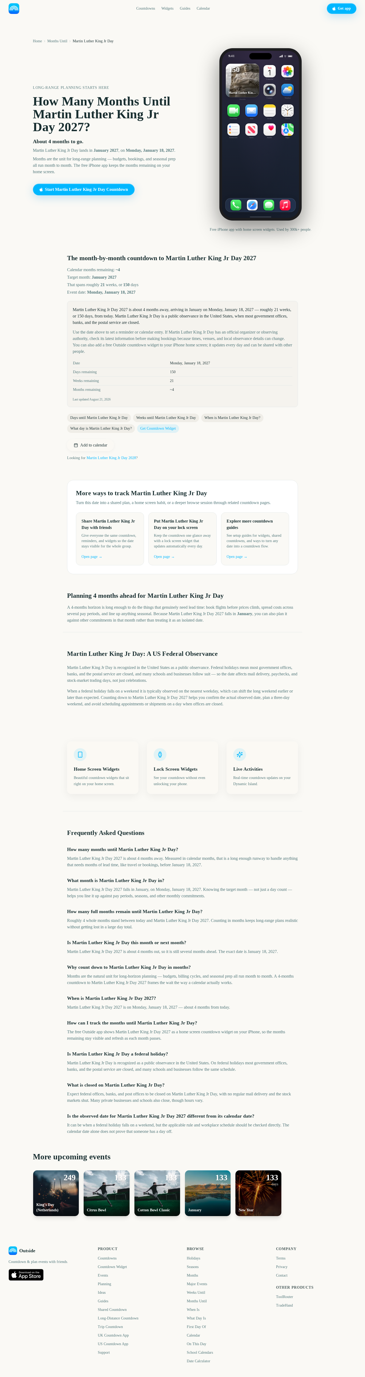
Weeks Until (196, 1293)
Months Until (57, 41)
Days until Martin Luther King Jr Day (99, 418)
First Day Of (196, 1327)
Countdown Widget (112, 1267)
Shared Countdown (112, 1310)
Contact (282, 1275)
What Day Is (196, 1318)
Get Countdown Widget (158, 428)
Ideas (102, 1293)
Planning (104, 1284)
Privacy (282, 1267)
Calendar (203, 8)
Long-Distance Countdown (118, 1318)
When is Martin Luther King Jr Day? (232, 418)
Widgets (167, 8)
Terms (280, 1258)
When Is (193, 1310)
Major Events (197, 1284)
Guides (185, 8)
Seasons (193, 1267)
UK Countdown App (113, 1335)
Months (192, 1275)
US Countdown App (113, 1344)
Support (104, 1352)
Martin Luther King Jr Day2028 (111, 458)
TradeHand (284, 1305)
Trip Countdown (110, 1327)
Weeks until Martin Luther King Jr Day (166, 418)
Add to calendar (93, 445)
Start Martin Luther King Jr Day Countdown (86, 189)
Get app (344, 8)
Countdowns (145, 8)
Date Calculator (198, 1361)
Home (37, 41)
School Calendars (200, 1352)
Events (103, 1275)
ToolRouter (284, 1297)
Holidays (193, 1258)
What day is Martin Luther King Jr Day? (101, 428)
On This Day (196, 1344)
